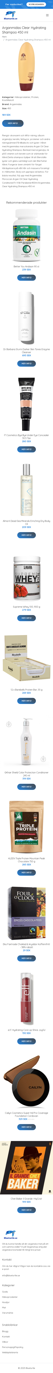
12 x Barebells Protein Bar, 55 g (26, 689)
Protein (34, 97)
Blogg (5, 1331)
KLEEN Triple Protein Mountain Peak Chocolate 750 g (26, 860)
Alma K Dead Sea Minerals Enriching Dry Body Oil (26, 522)
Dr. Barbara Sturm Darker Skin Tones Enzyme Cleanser (26, 351)
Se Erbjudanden (36, 4)
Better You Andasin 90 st (26, 266)
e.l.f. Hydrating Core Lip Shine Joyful (26, 1030)
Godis (5, 1291)
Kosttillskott (8, 100)
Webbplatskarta (10, 1352)
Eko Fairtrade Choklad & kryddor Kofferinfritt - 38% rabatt (26, 946)
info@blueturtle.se (11, 1275)
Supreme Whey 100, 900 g (26, 606)
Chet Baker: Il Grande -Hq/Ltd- (26, 1198)
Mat (4, 1307)
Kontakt (6, 1336)
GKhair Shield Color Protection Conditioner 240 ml (26, 774)
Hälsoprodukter (22, 97)
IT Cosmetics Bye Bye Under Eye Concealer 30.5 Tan (26, 437)
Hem (4, 36)
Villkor (5, 1342)
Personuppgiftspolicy (12, 1347)
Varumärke (7, 1312)
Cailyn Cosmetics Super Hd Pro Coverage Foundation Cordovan (26, 1114)
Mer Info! (13, 123)
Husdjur (6, 1302)
